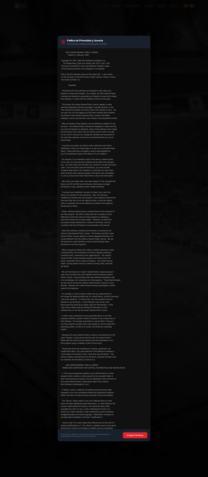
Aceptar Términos (135, 435)
